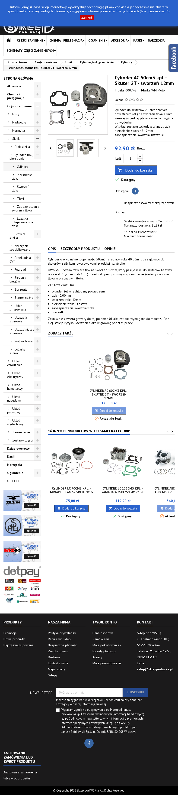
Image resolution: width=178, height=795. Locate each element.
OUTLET (13, 481)
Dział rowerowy (18, 448)
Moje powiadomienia (106, 663)
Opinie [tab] (109, 248)
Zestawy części (22, 440)
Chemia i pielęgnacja (66, 40)
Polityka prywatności (62, 633)
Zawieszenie (21, 432)
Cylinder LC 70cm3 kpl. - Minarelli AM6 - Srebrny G (71, 490)
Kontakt (145, 622)
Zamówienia (100, 639)
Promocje (10, 633)
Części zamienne (30, 40)
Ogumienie (96, 40)
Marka (145, 90)
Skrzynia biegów (18, 279)
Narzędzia (156, 40)
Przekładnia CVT (20, 259)
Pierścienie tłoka (22, 177)
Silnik (15, 138)
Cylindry (22, 167)
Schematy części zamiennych (30, 51)
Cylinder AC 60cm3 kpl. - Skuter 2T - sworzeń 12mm (108, 394)
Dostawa (54, 657)
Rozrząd (20, 269)
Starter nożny (24, 297)
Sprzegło (21, 289)
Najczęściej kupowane (18, 645)
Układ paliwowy (13, 410)
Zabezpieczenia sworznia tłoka (25, 208)
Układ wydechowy (15, 422)
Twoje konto (104, 622)
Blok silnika (22, 147)
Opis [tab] (52, 248)
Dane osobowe (103, 633)
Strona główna (18, 78)
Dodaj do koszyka (135, 170)
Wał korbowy (24, 341)
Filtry (15, 114)
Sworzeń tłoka (20, 188)
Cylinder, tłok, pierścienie (21, 157)
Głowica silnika (17, 236)
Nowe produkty (14, 639)
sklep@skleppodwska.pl (155, 669)
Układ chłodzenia (14, 363)
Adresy (97, 657)
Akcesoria (119, 40)
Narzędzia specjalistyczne (20, 248)
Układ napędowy (14, 398)
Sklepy (52, 675)
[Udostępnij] (135, 191)
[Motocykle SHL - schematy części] (22, 525)
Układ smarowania (18, 308)
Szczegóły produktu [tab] (80, 248)
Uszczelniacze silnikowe (22, 331)
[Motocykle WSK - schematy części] (22, 500)
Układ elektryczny (15, 375)
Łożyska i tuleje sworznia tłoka (22, 222)
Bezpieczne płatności (62, 645)
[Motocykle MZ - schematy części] (22, 551)
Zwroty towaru (58, 651)
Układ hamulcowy (15, 387)
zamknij (86, 17)
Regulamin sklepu (60, 639)
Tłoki (20, 198)
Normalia (18, 130)
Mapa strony (56, 669)
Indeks (119, 90)
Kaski (137, 40)
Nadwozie (19, 122)
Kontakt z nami (58, 663)
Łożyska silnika (17, 351)
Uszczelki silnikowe (19, 319)
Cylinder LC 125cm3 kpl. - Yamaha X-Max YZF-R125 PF (123, 490)
